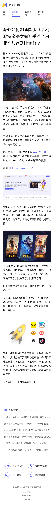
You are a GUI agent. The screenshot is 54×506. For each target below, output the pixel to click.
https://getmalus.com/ (21, 168)
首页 (4, 13)
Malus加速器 (39, 152)
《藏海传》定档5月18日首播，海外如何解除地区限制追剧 (27, 443)
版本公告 (28, 13)
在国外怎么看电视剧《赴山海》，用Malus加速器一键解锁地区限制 (27, 450)
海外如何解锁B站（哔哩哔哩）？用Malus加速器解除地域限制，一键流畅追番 (27, 436)
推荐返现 (27, 492)
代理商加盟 (27, 496)
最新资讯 (15, 13)
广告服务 (27, 500)
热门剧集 (41, 13)
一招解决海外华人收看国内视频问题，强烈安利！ (27, 417)
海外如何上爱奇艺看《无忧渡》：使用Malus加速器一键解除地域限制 (27, 423)
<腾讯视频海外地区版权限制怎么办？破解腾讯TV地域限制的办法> (27, 430)
